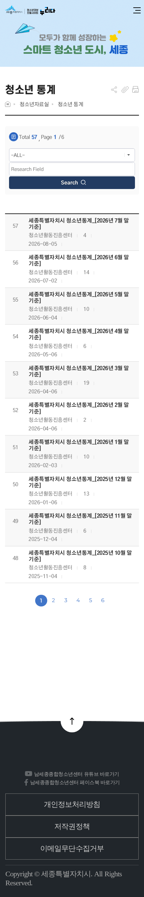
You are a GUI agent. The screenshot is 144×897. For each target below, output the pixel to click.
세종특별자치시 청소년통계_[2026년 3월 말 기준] (78, 371)
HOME (7, 104)
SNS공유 (114, 89)
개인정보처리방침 (72, 804)
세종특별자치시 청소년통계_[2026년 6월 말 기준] (78, 260)
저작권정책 (72, 826)
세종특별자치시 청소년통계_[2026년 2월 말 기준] (78, 408)
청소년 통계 (70, 104)
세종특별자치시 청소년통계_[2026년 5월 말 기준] (78, 297)
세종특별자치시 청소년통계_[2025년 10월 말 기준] (80, 556)
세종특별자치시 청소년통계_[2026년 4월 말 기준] (78, 334)
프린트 (135, 89)
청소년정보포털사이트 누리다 (30, 10)
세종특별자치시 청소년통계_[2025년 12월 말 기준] (80, 482)
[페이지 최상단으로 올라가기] (72, 721)
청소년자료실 (34, 104)
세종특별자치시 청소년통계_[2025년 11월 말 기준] (80, 519)
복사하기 (125, 89)
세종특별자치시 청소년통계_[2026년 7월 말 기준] (78, 223)
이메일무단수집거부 (72, 848)
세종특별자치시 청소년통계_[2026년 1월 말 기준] (78, 445)
